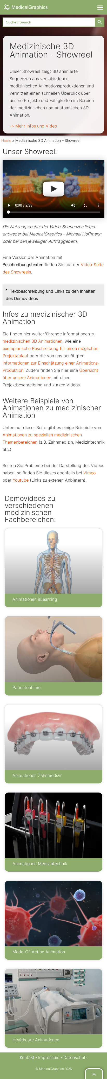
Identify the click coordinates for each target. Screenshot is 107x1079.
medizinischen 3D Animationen (32, 341)
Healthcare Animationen (35, 1039)
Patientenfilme (26, 687)
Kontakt (27, 1057)
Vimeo (89, 472)
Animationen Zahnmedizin (37, 775)
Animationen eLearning (34, 599)
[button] (100, 7)
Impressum (48, 1057)
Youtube (21, 480)
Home (6, 140)
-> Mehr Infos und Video (33, 126)
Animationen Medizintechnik (39, 863)
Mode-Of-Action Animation (38, 951)
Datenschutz (75, 1057)
